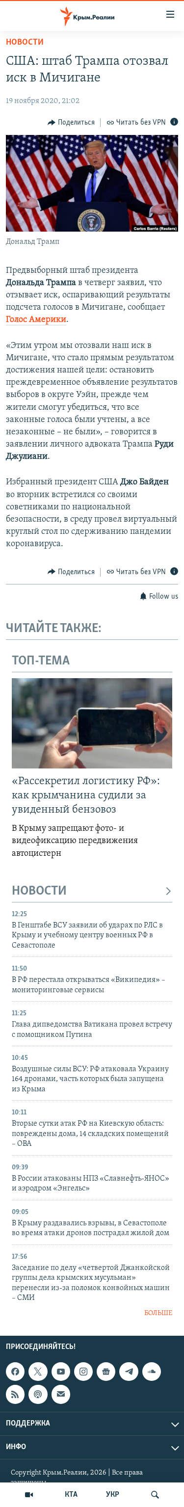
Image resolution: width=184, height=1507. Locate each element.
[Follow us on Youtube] (61, 1371)
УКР (112, 1495)
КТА (71, 1495)
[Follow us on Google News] (106, 1371)
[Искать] (155, 1494)
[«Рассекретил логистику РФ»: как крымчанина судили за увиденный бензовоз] (92, 723)
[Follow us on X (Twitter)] (37, 1371)
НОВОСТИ (39, 891)
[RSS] (15, 1394)
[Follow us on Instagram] (83, 1371)
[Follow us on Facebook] (15, 1371)
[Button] (71, 122)
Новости (25, 42)
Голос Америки (36, 320)
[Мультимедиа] (29, 1494)
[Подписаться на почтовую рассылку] (61, 1394)
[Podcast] (37, 1394)
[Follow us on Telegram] (128, 1371)
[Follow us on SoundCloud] (151, 1371)
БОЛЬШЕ (158, 1313)
